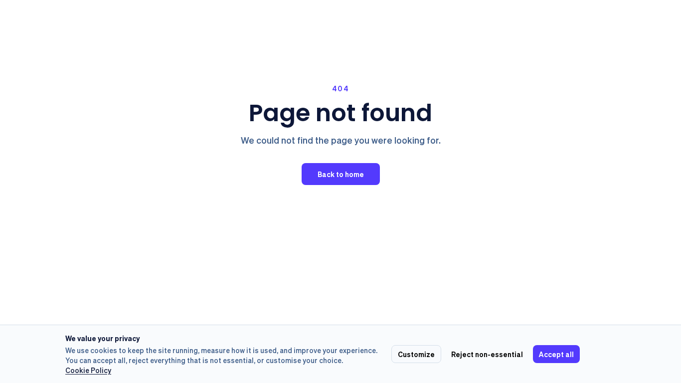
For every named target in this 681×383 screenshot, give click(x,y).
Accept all (556, 354)
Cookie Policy (88, 370)
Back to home (341, 174)
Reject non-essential (487, 354)
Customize (416, 354)
